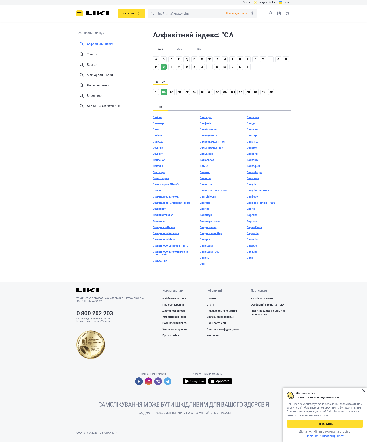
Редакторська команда (222, 310)
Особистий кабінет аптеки (267, 304)
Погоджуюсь (325, 423)
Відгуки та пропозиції (220, 316)
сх (271, 92)
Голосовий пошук (252, 13)
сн (233, 92)
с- (156, 92)
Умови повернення (174, 316)
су (263, 92)
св (179, 92)
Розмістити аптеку (263, 298)
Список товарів (279, 13)
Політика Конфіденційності (325, 436)
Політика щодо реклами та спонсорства (268, 312)
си (194, 92)
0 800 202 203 (94, 313)
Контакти (213, 335)
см (225, 92)
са (164, 92)
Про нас (212, 298)
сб (171, 92)
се (187, 92)
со (240, 92)
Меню (79, 13)
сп (248, 92)
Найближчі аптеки (174, 298)
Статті (211, 304)
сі (202, 92)
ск (210, 92)
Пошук (152, 13)
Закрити (363, 391)
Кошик (287, 13)
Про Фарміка (170, 335)
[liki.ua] (97, 13)
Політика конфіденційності (224, 329)
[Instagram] (148, 381)
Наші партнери (216, 322)
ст (255, 92)
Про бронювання (173, 304)
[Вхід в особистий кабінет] (270, 13)
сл (217, 92)
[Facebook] (139, 381)
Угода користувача (174, 329)
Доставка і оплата (174, 310)
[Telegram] (167, 381)
